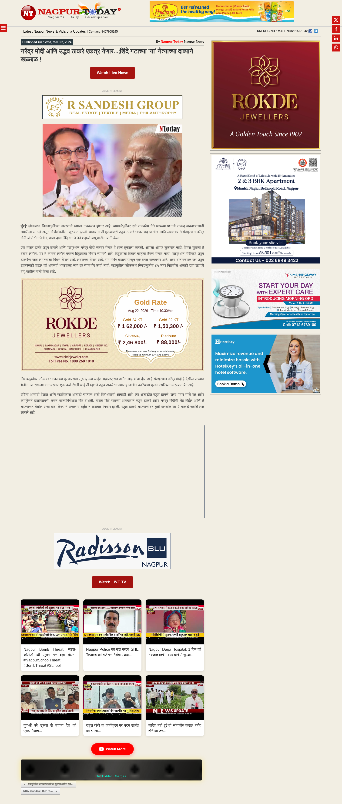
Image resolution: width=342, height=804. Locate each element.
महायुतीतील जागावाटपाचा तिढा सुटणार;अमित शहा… (48, 784)
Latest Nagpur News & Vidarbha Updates (54, 31)
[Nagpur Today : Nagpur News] (71, 13)
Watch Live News (112, 73)
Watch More (116, 749)
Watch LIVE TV (112, 582)
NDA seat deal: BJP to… (40, 791)
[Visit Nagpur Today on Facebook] (310, 31)
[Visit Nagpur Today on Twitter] (316, 31)
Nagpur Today (172, 41)
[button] (50, 635)
